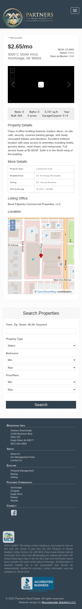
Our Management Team (22, 457)
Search (41, 404)
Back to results (16, 37)
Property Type (14, 338)
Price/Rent (12, 375)
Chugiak (14, 491)
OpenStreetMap (46, 291)
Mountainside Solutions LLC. (59, 602)
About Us (15, 454)
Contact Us (16, 460)
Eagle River (16, 494)
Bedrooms (12, 353)
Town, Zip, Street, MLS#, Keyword (26, 324)
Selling (14, 477)
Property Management (22, 470)
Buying (14, 474)
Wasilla (14, 500)
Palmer (14, 497)
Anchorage (16, 487)
